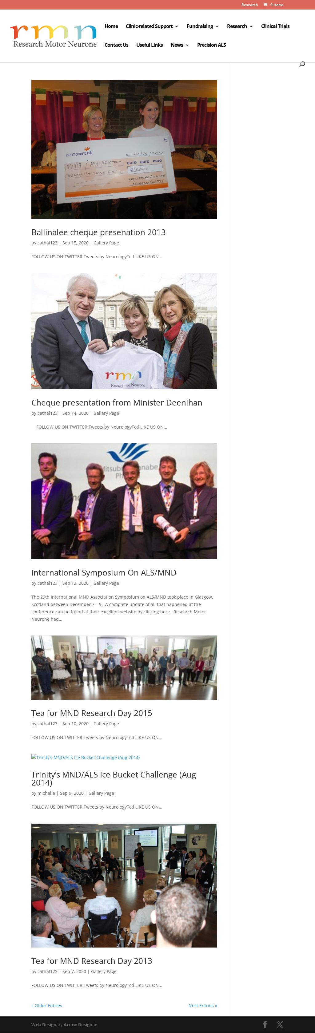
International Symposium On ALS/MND (104, 572)
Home (111, 27)
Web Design (43, 1024)
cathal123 (48, 243)
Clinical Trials (275, 27)
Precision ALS (211, 45)
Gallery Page (106, 243)
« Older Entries (46, 1005)
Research (249, 5)
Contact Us (116, 45)
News (177, 45)
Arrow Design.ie (80, 1024)
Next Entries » (203, 1005)
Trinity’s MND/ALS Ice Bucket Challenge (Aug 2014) (113, 778)
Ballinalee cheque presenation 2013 (98, 232)
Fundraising (200, 27)
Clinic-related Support (149, 27)
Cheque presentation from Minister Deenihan (116, 402)
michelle (46, 793)
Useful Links (149, 45)
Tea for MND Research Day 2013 (91, 960)
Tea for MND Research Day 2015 (91, 712)
